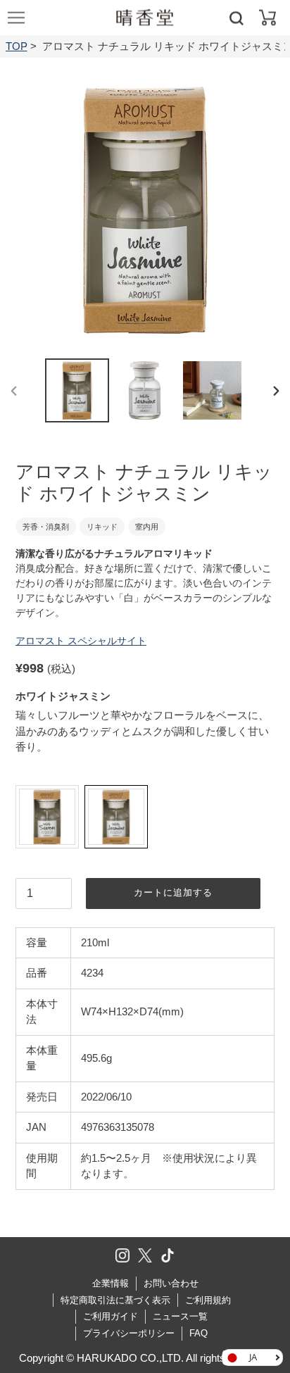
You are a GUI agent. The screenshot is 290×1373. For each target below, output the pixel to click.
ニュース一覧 (180, 1316)
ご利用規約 (208, 1300)
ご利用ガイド (110, 1316)
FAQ (198, 1333)
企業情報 (110, 1283)
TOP (16, 46)
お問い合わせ (171, 1283)
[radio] (47, 816)
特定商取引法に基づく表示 (115, 1300)
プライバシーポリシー (129, 1333)
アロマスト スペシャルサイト (80, 640)
